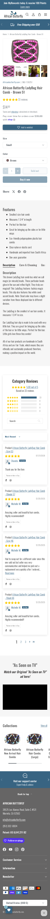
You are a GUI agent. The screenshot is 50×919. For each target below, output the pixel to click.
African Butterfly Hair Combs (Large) (34, 753)
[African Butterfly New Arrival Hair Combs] (12, 738)
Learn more (25, 7)
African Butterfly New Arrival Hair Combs (12, 753)
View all (44, 725)
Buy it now (25, 179)
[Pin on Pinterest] (25, 191)
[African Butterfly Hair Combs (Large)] (34, 738)
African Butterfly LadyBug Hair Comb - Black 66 (25, 596)
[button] (39, 14)
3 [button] (25, 642)
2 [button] (21, 642)
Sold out (35, 171)
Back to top (23, 794)
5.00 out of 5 (32, 387)
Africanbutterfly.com (11, 82)
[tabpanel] (25, 313)
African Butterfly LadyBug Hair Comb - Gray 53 (25, 449)
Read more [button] (9, 573)
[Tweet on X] (13, 191)
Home (5, 34)
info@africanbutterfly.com (14, 820)
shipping (14, 111)
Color (5, 153)
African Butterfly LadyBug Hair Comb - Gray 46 (25, 539)
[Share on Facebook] (19, 191)
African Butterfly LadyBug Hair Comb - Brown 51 (26, 34)
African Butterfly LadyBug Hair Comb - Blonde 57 (25, 492)
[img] (12, 456)
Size (5, 138)
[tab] (9, 265)
